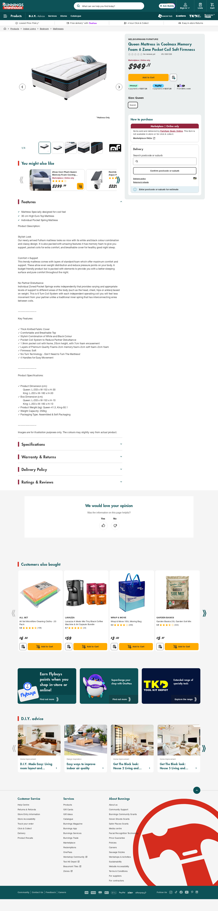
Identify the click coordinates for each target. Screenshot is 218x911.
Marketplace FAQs (142, 138)
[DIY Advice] (37, 16)
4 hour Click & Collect (138, 23)
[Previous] (21, 180)
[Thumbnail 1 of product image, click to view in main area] (45, 148)
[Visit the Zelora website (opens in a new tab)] (181, 16)
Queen (133, 105)
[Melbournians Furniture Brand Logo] (115, 148)
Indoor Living (29, 28)
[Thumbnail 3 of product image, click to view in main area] (71, 148)
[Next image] (119, 87)
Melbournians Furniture (143, 39)
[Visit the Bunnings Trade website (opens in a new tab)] (209, 16)
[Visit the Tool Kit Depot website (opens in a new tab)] (195, 16)
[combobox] (109, 5)
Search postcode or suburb (148, 155)
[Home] (5, 29)
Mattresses (58, 28)
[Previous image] (22, 87)
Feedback (51, 892)
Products (14, 28)
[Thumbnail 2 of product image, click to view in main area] (58, 148)
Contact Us (37, 892)
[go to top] (196, 790)
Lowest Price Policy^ (29, 23)
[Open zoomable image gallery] (118, 135)
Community (23, 892)
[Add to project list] (173, 77)
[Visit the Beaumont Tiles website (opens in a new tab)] (165, 16)
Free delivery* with (79, 23)
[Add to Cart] (80, 186)
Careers (62, 892)
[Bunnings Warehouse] (12, 8)
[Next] (118, 180)
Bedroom (44, 28)
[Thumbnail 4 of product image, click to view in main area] (84, 148)
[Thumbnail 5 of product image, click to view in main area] (97, 148)
